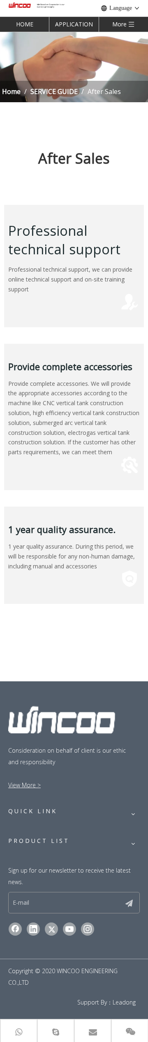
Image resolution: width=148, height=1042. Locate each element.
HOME (24, 24)
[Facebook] (15, 929)
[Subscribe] (129, 903)
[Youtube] (69, 929)
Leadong (124, 1002)
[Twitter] (51, 929)
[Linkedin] (33, 929)
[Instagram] (87, 929)
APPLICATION (74, 24)
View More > (24, 785)
